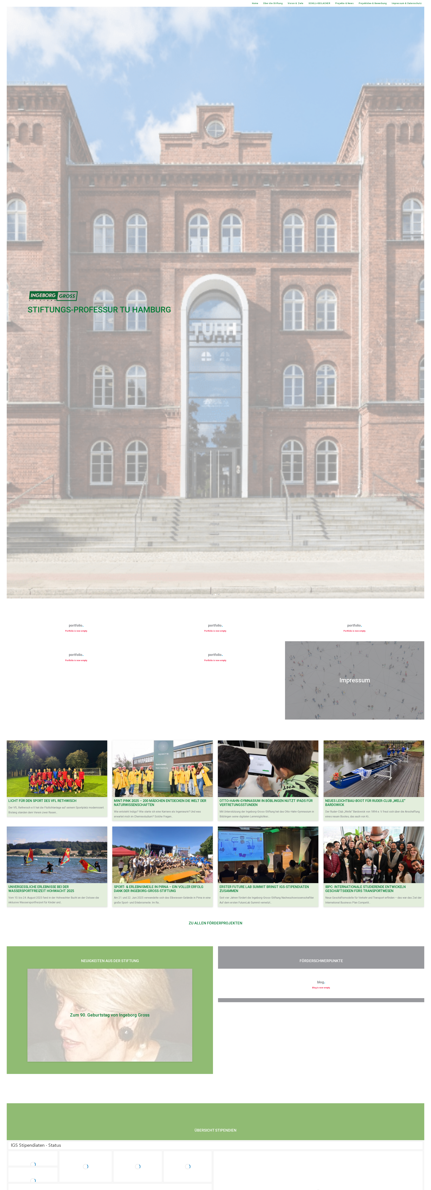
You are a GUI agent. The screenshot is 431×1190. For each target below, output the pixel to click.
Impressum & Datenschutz (407, 3)
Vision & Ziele (296, 3)
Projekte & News (344, 3)
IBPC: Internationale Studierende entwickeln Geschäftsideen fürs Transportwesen (365, 889)
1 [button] (212, 594)
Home (255, 3)
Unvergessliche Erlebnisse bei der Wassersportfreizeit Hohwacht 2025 (41, 889)
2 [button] (216, 594)
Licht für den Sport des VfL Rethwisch (42, 801)
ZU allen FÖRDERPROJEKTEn (215, 923)
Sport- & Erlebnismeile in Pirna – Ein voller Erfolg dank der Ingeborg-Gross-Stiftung (158, 889)
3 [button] (219, 594)
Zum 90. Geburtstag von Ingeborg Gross (110, 1015)
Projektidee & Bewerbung (373, 3)
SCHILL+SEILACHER (319, 3)
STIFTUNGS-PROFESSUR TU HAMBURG (99, 309)
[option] (215, 302)
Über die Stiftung (273, 3)
